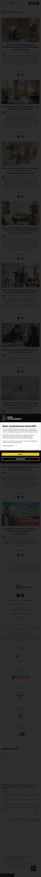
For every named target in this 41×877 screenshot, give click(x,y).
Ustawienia (20, 459)
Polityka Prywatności (7, 445)
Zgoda (20, 454)
